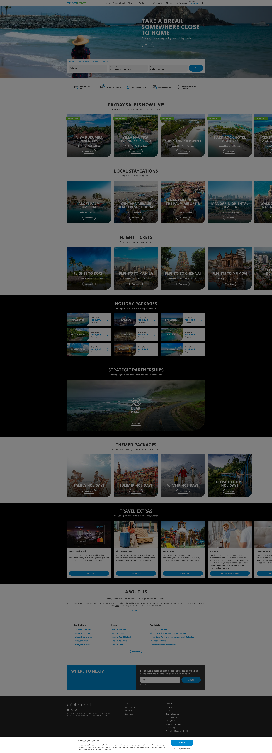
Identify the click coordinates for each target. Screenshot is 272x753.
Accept (182, 742)
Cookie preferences (182, 748)
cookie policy (108, 749)
